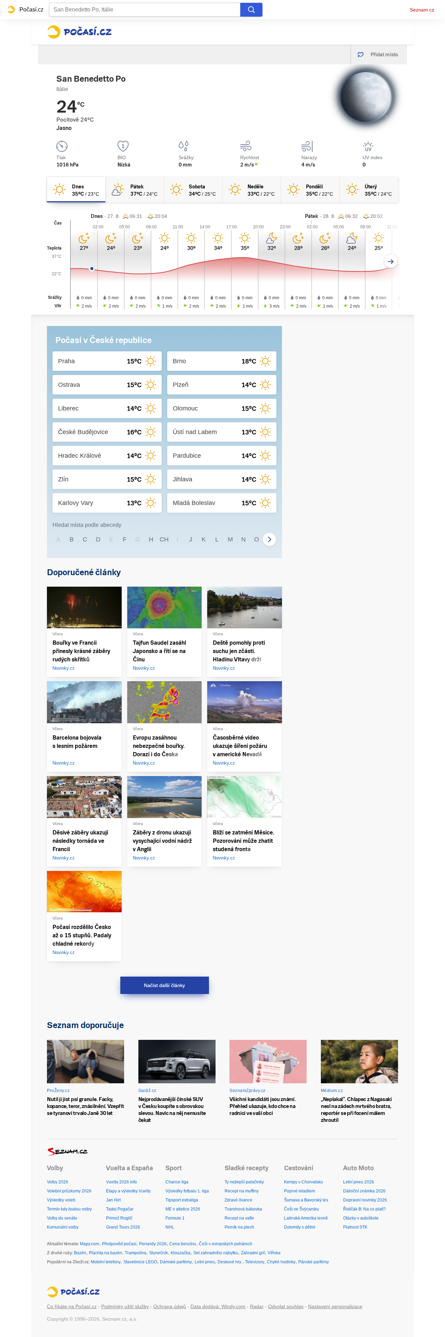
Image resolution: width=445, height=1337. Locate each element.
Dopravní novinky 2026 (365, 1200)
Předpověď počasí (119, 1243)
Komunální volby (63, 1227)
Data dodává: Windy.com (218, 1306)
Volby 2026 (57, 1182)
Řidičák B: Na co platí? (364, 1209)
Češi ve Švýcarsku (301, 1209)
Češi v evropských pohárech (225, 1243)
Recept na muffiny (242, 1191)
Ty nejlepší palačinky (244, 1182)
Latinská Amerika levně (306, 1218)
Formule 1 (175, 1218)
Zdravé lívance (238, 1200)
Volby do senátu (62, 1218)
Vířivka (274, 1252)
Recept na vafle (239, 1218)
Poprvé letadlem (299, 1191)
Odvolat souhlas (286, 1306)
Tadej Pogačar (120, 1209)
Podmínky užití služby (125, 1306)
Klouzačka (181, 1252)
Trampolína (135, 1252)
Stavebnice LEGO (140, 1261)
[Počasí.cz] (79, 32)
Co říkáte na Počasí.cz (72, 1306)
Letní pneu (205, 1261)
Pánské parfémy (313, 1261)
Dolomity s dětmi (299, 1227)
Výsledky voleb (61, 1200)
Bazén (80, 1252)
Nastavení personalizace (335, 1306)
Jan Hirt (113, 1200)
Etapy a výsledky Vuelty (128, 1191)
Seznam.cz (422, 10)
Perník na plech (239, 1227)
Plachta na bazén (105, 1252)
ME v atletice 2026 (182, 1209)
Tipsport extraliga (181, 1200)
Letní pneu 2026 (358, 1182)
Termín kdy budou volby (69, 1209)
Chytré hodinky (281, 1261)
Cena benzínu (182, 1243)
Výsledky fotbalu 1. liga (187, 1191)
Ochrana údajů (169, 1306)
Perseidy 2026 (153, 1243)
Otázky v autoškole (361, 1218)
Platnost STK (355, 1227)
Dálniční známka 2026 (364, 1191)
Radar (257, 1306)
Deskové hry (230, 1261)
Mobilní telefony (106, 1261)
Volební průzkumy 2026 (69, 1191)
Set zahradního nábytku (215, 1252)
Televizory (254, 1261)
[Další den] (391, 261)
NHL (169, 1227)
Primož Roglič (119, 1218)
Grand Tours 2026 (123, 1227)
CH (164, 539)
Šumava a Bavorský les (306, 1200)
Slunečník (158, 1252)
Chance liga (176, 1182)
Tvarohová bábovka (243, 1209)
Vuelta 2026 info (121, 1182)
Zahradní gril (253, 1252)
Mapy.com (89, 1243)
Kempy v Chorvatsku (303, 1182)
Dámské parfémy (176, 1261)
